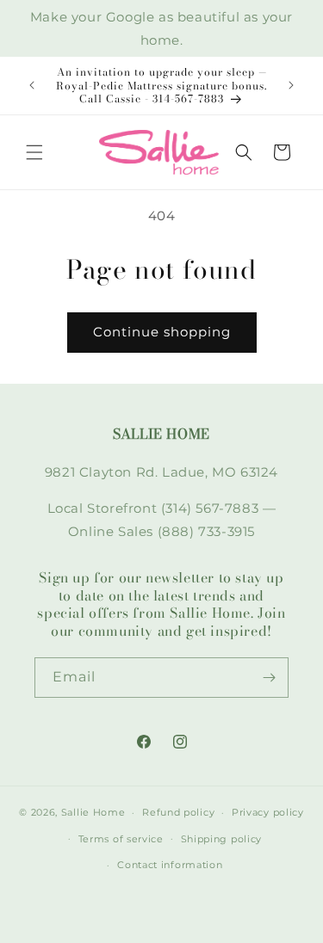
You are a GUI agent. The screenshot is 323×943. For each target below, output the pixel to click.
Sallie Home (93, 812)
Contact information (169, 865)
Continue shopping (162, 332)
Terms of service (121, 839)
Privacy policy (268, 812)
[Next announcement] (291, 85)
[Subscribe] (269, 677)
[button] (34, 152)
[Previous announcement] (32, 85)
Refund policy (178, 812)
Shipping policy (222, 839)
